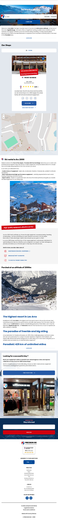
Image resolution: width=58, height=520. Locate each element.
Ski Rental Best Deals (29, 473)
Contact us (29, 487)
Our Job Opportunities (29, 488)
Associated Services (29, 475)
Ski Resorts (29, 470)
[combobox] (24, 17)
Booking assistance (29, 478)
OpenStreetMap (48, 150)
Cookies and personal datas (29, 506)
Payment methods (29, 479)
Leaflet (44, 150)
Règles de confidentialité (28, 436)
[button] (29, 132)
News (29, 471)
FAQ (29, 476)
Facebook (27, 498)
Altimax (34, 513)
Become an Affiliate (29, 490)
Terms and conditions (29, 510)
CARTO (55, 150)
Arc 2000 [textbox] (7, 16)
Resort (6, 15)
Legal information (29, 508)
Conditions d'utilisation (42, 436)
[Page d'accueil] (29, 443)
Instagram (30, 498)
